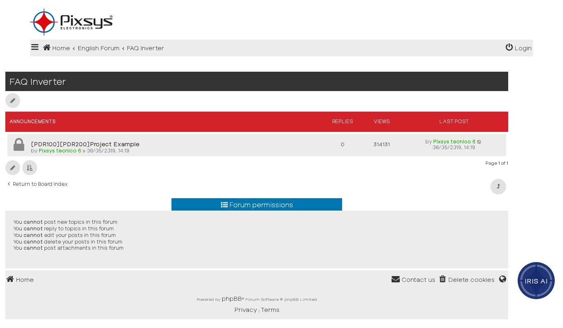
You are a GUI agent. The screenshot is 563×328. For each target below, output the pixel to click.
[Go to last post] (479, 141)
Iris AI (536, 280)
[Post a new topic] (12, 100)
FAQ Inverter (37, 81)
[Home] (281, 8)
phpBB (232, 298)
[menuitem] (518, 48)
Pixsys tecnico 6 (60, 150)
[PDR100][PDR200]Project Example (85, 144)
